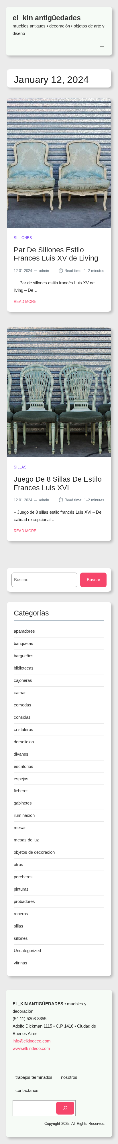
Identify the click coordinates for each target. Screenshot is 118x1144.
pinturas (21, 889)
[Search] (65, 1108)
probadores (24, 901)
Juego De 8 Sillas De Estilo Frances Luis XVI (58, 483)
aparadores (24, 631)
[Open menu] (102, 45)
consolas (22, 717)
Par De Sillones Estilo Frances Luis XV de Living (56, 254)
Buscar (93, 579)
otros (18, 864)
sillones (23, 238)
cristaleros (23, 729)
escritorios (23, 766)
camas (20, 692)
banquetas (23, 643)
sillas (20, 467)
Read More (25, 302)
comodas (22, 704)
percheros (23, 876)
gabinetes (23, 803)
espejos (21, 778)
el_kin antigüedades (47, 18)
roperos (21, 913)
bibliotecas (24, 668)
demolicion (24, 741)
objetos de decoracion (34, 852)
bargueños (24, 655)
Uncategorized (27, 950)
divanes (21, 754)
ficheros (21, 790)
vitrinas (20, 962)
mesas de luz (26, 839)
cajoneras (23, 680)
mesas (20, 827)
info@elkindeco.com (32, 1040)
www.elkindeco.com (31, 1048)
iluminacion (24, 815)
